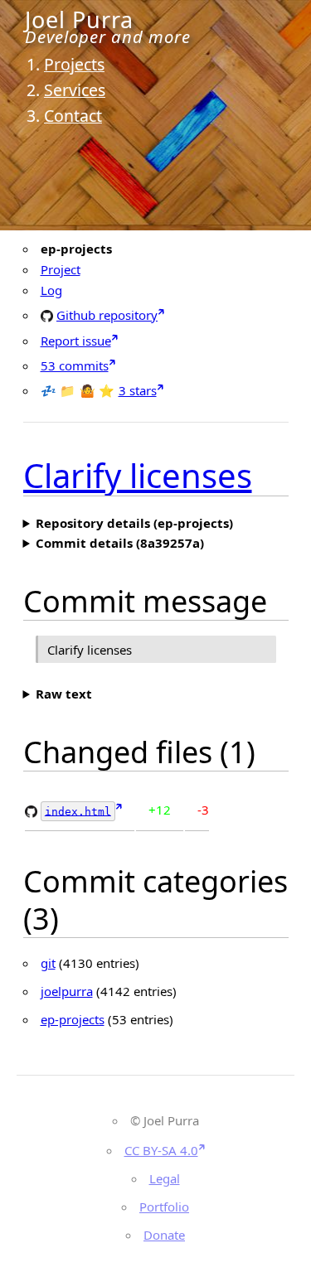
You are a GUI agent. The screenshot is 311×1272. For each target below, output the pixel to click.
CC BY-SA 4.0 (161, 1150)
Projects (74, 64)
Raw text (64, 693)
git (48, 963)
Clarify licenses (137, 475)
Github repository (107, 314)
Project (60, 269)
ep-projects (72, 1019)
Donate (164, 1234)
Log (51, 290)
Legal (164, 1178)
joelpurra (67, 991)
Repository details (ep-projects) (134, 523)
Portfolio (164, 1206)
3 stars (138, 390)
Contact (73, 115)
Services (74, 90)
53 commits (75, 365)
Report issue (76, 340)
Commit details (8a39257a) (120, 542)
